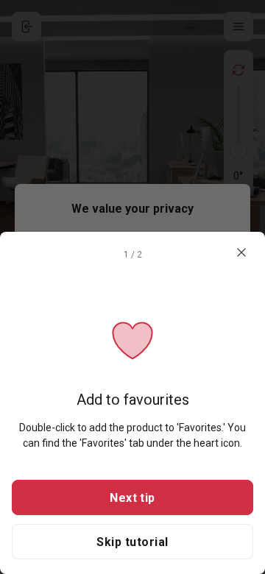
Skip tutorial (132, 542)
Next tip (132, 498)
